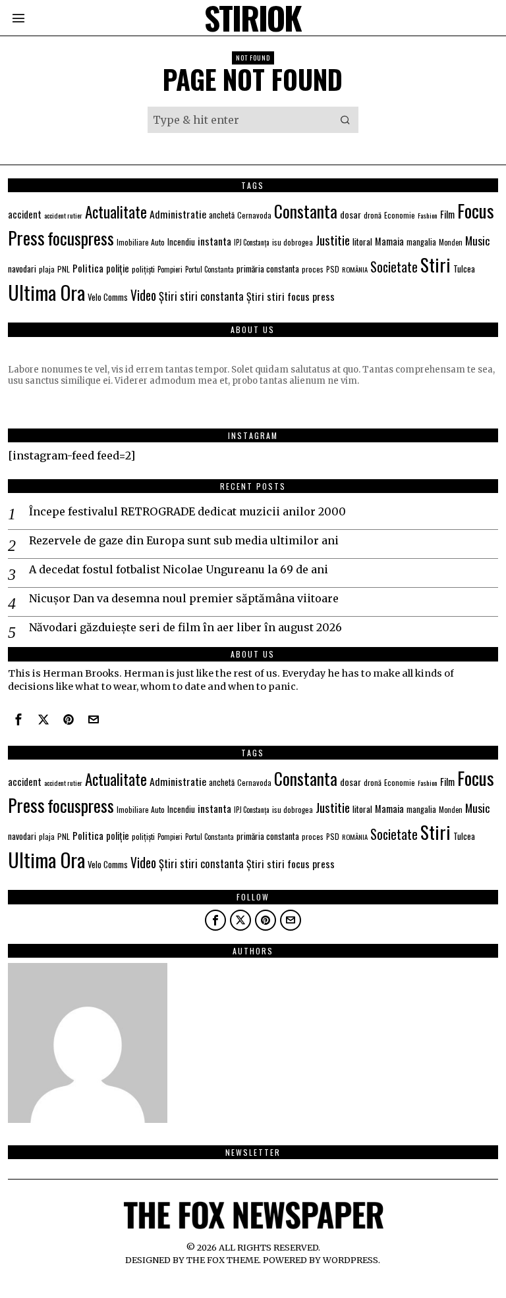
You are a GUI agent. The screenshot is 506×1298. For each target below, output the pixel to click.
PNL (63, 268)
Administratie (178, 214)
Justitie (333, 239)
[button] (345, 120)
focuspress (80, 237)
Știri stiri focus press (290, 296)
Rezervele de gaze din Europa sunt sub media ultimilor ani (184, 540)
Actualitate (116, 211)
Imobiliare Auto (141, 241)
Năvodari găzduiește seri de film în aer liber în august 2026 (185, 627)
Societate (394, 266)
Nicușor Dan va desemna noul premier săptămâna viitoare (184, 598)
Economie (399, 215)
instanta (214, 241)
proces (312, 268)
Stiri (435, 264)
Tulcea (464, 268)
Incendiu (181, 242)
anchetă (222, 215)
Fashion (427, 215)
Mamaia (389, 241)
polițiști (143, 268)
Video (143, 295)
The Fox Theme (222, 1260)
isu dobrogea (292, 241)
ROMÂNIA (355, 269)
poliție (117, 268)
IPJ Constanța (251, 242)
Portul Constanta (209, 269)
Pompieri (170, 269)
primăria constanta (268, 268)
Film (447, 214)
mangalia (421, 242)
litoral (362, 241)
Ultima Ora (46, 292)
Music (477, 240)
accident (25, 214)
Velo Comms (108, 296)
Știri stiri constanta (201, 296)
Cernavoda (254, 215)
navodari (22, 268)
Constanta (305, 210)
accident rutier (63, 215)
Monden (451, 242)
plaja (47, 268)
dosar (350, 214)
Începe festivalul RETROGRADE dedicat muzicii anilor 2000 (187, 511)
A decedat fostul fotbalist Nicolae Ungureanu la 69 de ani (178, 569)
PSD (332, 268)
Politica (87, 268)
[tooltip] (18, 719)
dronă (372, 215)
